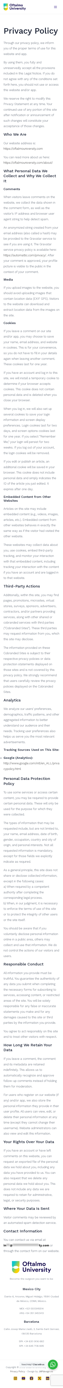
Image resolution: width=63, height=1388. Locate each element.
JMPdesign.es (46, 1371)
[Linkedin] (47, 1378)
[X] (39, 1378)
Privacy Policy (17, 1371)
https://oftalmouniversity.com (23, 148)
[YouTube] (23, 1378)
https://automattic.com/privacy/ (25, 255)
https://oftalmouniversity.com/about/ (28, 162)
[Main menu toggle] (56, 7)
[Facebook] (31, 1378)
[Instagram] (15, 1378)
